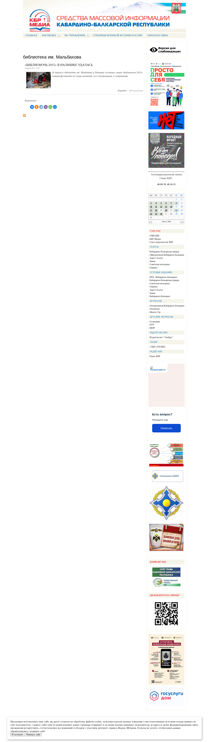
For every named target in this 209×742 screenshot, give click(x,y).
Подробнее (122, 91)
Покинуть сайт (33, 734)
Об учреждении (73, 35)
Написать (166, 428)
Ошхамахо (155, 309)
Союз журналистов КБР (161, 242)
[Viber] (46, 107)
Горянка (153, 267)
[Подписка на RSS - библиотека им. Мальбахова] (24, 114)
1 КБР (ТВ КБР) (157, 347)
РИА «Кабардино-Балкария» (163, 277)
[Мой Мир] (55, 107)
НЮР (152, 328)
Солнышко (155, 321)
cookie (97, 721)
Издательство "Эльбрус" (161, 337)
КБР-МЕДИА (48, 35)
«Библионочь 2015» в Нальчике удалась (59, 65)
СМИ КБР (154, 236)
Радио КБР (155, 356)
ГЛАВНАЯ (31, 35)
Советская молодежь (160, 264)
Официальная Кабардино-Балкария (167, 255)
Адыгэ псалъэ (156, 258)
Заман (152, 261)
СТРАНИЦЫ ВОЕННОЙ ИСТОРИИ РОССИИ (117, 35)
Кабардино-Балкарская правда (164, 251)
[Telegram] (41, 107)
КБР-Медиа (155, 239)
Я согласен (17, 734)
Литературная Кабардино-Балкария (167, 306)
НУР (152, 324)
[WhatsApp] (50, 107)
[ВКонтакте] (32, 107)
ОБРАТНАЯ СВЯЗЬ (157, 35)
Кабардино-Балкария (160, 296)
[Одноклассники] (37, 107)
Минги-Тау (155, 312)
